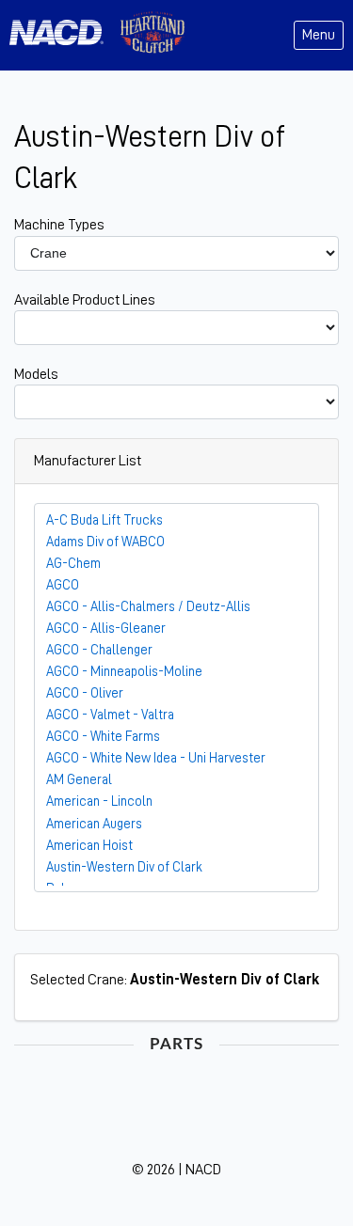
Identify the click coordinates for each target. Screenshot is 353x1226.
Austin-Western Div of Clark (124, 866)
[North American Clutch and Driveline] (64, 35)
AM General (79, 779)
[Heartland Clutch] (152, 35)
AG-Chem (73, 563)
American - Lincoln (99, 801)
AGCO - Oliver (84, 692)
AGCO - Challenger (99, 649)
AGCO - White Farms (103, 736)
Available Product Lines (84, 299)
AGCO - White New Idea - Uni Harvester (155, 757)
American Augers (94, 823)
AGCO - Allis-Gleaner (106, 628)
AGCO (62, 584)
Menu (318, 34)
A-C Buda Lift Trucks (104, 520)
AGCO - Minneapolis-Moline (124, 671)
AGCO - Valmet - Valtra (110, 714)
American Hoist (89, 845)
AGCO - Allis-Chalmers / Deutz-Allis (148, 606)
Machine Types (59, 224)
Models (36, 374)
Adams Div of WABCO (105, 541)
